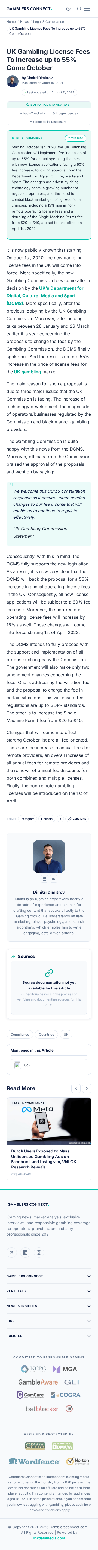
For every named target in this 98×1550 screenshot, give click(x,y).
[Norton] (77, 1461)
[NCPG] (33, 1369)
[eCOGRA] (65, 1395)
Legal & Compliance (48, 22)
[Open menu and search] (83, 8)
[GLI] (72, 1382)
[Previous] (76, 1088)
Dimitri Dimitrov (40, 78)
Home (11, 22)
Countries (46, 1034)
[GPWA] (35, 1446)
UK (66, 1034)
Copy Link (79, 818)
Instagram (27, 818)
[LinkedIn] (44, 879)
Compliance (20, 1034)
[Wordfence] (34, 1461)
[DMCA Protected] (62, 1446)
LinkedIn (47, 818)
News (24, 22)
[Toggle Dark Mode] (68, 8)
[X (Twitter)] (12, 1252)
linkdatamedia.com (49, 1538)
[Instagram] (39, 1252)
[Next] (86, 1088)
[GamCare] (30, 1395)
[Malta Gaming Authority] (65, 1369)
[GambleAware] (38, 1382)
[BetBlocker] (42, 1408)
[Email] (53, 879)
